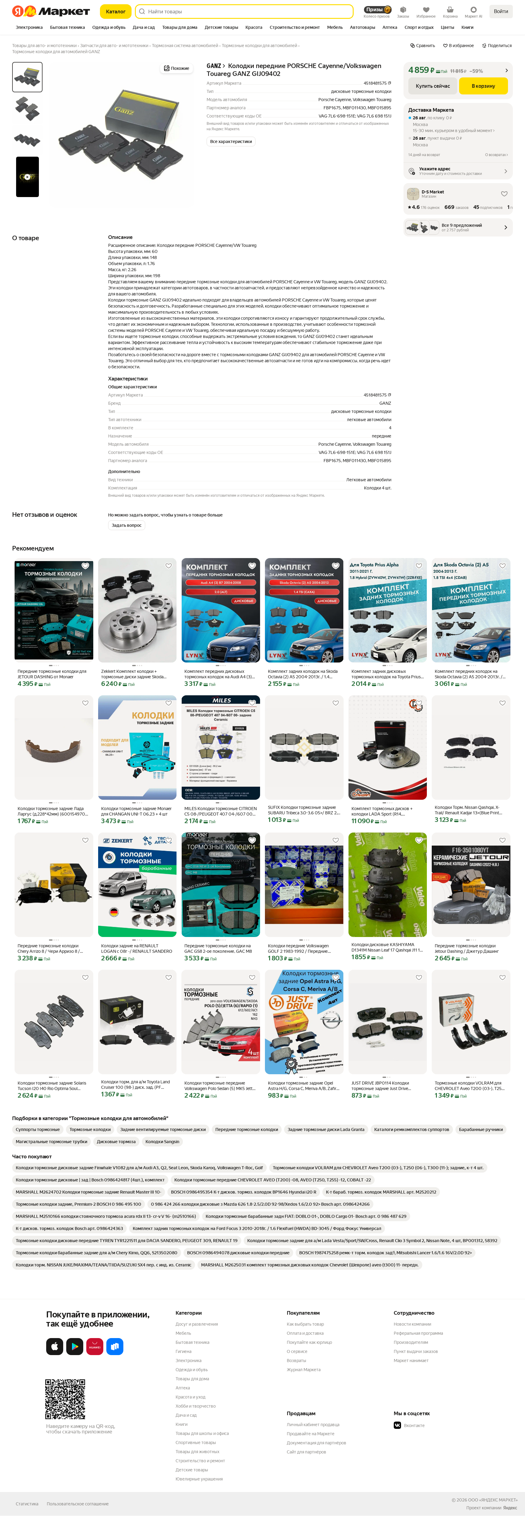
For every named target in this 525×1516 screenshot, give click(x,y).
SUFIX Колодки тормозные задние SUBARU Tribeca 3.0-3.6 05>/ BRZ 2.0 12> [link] (304, 810)
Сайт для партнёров (306, 1452)
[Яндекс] (510, 1507)
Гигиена (183, 1351)
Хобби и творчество (196, 1406)
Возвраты (296, 1360)
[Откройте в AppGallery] (94, 1354)
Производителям (411, 1342)
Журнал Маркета (304, 1369)
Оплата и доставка (305, 1333)
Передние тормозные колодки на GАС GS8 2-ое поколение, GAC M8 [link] (218, 948)
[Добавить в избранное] (85, 566)
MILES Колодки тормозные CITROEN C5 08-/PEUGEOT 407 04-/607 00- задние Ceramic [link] (220, 811)
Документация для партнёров (316, 1442)
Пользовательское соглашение (78, 1503)
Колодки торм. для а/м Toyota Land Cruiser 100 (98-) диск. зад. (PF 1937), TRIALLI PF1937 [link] (135, 1084)
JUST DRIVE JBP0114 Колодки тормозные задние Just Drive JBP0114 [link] (380, 1086)
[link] (37, 1129)
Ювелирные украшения (199, 1479)
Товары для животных (197, 1451)
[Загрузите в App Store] (54, 1354)
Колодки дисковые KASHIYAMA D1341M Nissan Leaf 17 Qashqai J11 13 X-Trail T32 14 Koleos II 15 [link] (387, 947)
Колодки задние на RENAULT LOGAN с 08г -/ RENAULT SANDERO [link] (136, 948)
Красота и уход (190, 1397)
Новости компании (412, 1324)
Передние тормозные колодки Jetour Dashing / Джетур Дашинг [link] (467, 948)
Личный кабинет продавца (313, 1424)
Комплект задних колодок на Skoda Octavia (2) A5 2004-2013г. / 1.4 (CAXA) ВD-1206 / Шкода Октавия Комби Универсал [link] (303, 674)
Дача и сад (186, 1415)
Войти (501, 11)
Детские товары (192, 1469)
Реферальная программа (418, 1333)
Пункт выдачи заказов (416, 1351)
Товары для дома (192, 1378)
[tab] (29, 28)
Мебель (183, 1333)
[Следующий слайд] (185, 135)
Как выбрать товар (305, 1324)
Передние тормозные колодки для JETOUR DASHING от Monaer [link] (52, 674)
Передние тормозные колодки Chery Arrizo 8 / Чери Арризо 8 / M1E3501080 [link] (49, 948)
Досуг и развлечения (197, 1324)
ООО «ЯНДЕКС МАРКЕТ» (493, 1499)
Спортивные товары (196, 1442)
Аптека (183, 1387)
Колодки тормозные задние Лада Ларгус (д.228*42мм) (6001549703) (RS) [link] (53, 811)
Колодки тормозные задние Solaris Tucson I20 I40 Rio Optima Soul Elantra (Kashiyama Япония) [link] (52, 1086)
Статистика (27, 1503)
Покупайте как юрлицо (309, 1342)
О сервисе (297, 1351)
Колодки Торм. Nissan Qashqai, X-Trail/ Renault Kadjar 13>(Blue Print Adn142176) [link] (467, 810)
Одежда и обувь (192, 1369)
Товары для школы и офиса (202, 1433)
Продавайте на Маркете (311, 1433)
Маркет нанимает (411, 1360)
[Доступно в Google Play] (74, 1354)
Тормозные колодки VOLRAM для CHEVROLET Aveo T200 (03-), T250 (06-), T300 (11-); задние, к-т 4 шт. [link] (470, 1086)
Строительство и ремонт (200, 1460)
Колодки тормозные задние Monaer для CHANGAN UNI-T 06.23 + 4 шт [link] (136, 811)
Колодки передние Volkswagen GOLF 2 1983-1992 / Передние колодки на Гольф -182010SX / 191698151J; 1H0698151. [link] (298, 948)
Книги (181, 1424)
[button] (231, 141)
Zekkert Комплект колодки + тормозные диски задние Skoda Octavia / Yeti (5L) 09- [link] (132, 674)
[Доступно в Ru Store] (114, 1354)
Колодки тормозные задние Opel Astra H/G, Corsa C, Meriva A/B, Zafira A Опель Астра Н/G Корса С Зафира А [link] (303, 1086)
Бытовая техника (192, 1342)
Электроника (188, 1360)
